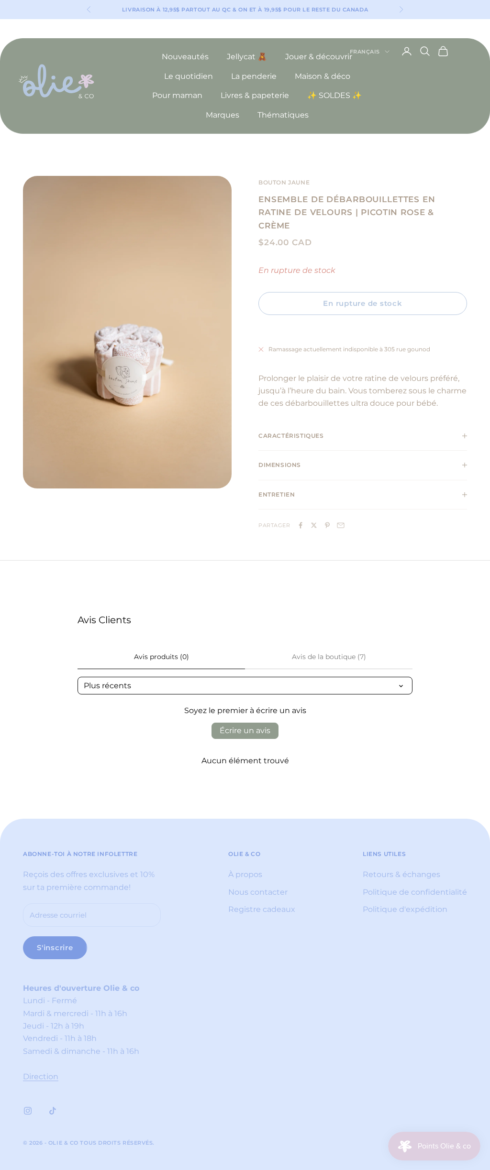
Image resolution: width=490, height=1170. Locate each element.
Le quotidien (188, 76)
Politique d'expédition (405, 909)
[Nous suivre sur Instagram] (28, 1111)
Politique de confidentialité (415, 892)
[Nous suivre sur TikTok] (52, 1111)
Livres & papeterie (255, 95)
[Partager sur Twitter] (314, 525)
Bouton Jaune (284, 182)
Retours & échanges (401, 874)
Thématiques (283, 114)
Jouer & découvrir (318, 56)
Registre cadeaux (261, 909)
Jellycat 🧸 (247, 56)
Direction (40, 1076)
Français (365, 51)
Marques (222, 114)
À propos (245, 874)
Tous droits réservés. (117, 1142)
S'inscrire (55, 947)
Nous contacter (258, 892)
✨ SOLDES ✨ (334, 95)
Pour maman (177, 95)
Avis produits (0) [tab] (161, 656)
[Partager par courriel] (341, 525)
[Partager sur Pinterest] (327, 525)
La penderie (254, 76)
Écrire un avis (245, 730)
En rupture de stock (362, 303)
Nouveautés (185, 56)
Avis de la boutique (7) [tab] (329, 656)
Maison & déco (322, 76)
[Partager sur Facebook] (300, 525)
